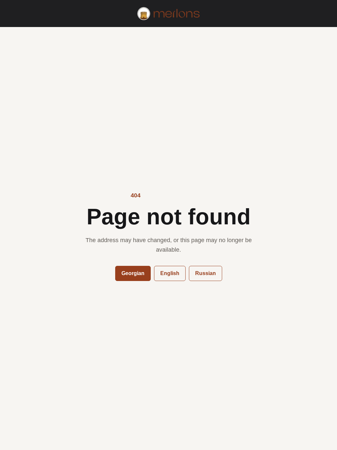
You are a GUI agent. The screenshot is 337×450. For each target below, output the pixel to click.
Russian (205, 273)
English (169, 273)
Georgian (132, 273)
